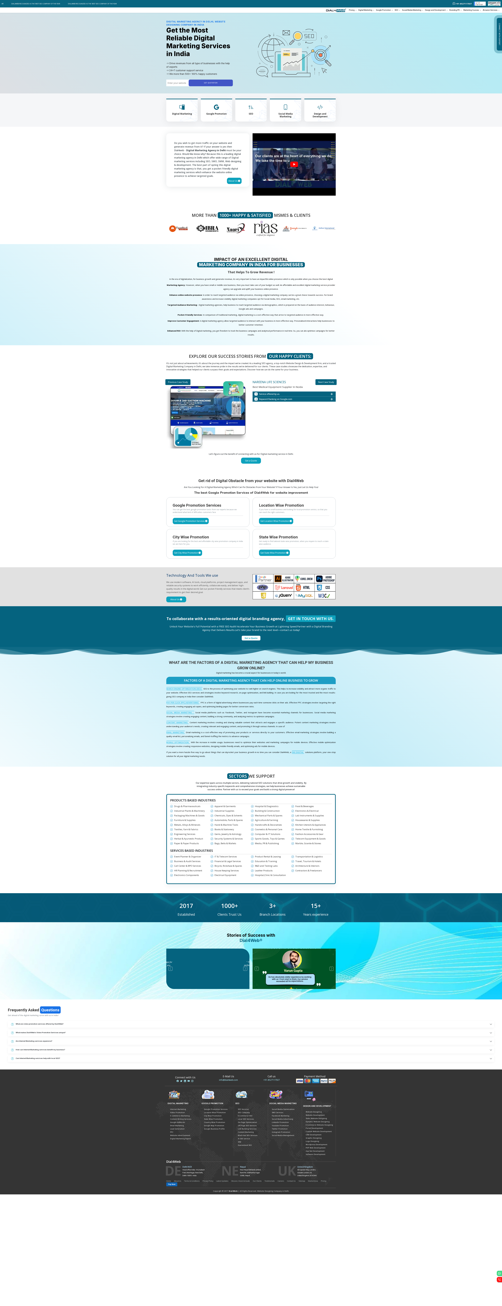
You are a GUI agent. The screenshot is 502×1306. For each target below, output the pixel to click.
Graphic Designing (314, 1250)
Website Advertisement (180, 1247)
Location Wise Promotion (215, 1224)
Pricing (352, 10)
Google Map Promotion (214, 1237)
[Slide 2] (246, 579)
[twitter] (181, 1192)
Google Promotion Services (216, 1221)
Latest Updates (222, 1292)
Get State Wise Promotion (273, 664)
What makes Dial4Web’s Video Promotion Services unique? (41, 1144)
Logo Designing (312, 1253)
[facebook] (178, 1192)
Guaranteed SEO (245, 1257)
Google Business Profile (214, 1240)
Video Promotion (177, 1224)
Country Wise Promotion (214, 1234)
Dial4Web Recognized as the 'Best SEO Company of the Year (50, 4)
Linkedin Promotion (280, 1234)
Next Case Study (326, 382)
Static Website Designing (316, 1230)
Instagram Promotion (281, 1244)
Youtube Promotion (280, 1237)
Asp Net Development (315, 1263)
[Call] (499, 1279)
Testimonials (270, 1292)
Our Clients (257, 1292)
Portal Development (314, 1240)
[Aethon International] (266, 228)
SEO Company (244, 1224)
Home (168, 1292)
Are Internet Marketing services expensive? (34, 1152)
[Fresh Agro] (324, 228)
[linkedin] (185, 1192)
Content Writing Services (180, 1231)
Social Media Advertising (282, 1231)
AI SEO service (244, 1250)
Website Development (315, 1227)
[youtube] (189, 1192)
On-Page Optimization (247, 1234)
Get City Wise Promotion (186, 664)
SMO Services (277, 1224)
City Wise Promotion (213, 1227)
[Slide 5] (260, 579)
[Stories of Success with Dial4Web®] (294, 164)
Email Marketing (177, 1237)
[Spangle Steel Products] (236, 228)
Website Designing (314, 1223)
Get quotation (211, 83)
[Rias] (207, 228)
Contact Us (291, 1292)
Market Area (313, 1292)
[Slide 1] (242, 579)
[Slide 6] (265, 579)
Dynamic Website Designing (318, 1233)
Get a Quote (251, 460)
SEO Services (243, 1221)
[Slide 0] (237, 579)
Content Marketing (246, 1244)
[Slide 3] (251, 579)
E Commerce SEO (245, 1227)
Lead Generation (177, 1240)
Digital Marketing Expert (180, 1250)
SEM (239, 1254)
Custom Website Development (319, 1243)
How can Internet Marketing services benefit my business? (40, 1161)
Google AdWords (177, 1234)
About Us (233, 180)
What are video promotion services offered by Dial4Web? (40, 1135)
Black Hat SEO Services (247, 1247)
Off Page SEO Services (247, 1237)
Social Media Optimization (283, 1221)
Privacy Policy (208, 1292)
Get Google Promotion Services (189, 632)
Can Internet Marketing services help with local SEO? (38, 1170)
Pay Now (171, 1296)
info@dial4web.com (228, 1191)
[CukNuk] (295, 228)
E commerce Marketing (180, 1227)
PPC (171, 1244)
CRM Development (313, 1246)
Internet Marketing (178, 1221)
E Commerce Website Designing (319, 1237)
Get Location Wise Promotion (275, 632)
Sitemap (302, 1292)
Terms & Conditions (192, 1292)
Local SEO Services (246, 1231)
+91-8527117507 (271, 1191)
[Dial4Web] (337, 10)
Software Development (315, 1266)
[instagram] (192, 1192)
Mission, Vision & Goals (240, 1292)
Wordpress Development (316, 1256)
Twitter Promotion (280, 1240)
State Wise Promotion (213, 1231)
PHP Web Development (316, 1259)
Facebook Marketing (280, 1227)
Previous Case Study (178, 382)
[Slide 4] (256, 579)
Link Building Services (247, 1240)
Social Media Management (283, 1247)
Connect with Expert (499, 34)
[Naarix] (178, 228)
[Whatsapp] (499, 1273)
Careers (281, 1292)
